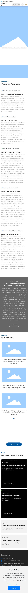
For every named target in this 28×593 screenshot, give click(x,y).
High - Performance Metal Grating (12, 94)
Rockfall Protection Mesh (9, 120)
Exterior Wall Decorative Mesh (10, 191)
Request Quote (16, 4)
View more (7, 483)
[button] (13, 418)
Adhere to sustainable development (13, 465)
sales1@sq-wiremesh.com (7, 1)
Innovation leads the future (11, 495)
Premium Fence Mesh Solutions (11, 152)
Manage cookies (14, 585)
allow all (14, 588)
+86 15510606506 (10, 558)
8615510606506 (15, 561)
